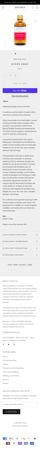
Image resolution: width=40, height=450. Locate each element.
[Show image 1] (15, 53)
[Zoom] (35, 15)
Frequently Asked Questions (13, 368)
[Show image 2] (17, 53)
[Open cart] (37, 7)
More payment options (20, 96)
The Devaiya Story (9, 360)
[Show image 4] (22, 53)
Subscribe (11, 412)
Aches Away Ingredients (15, 241)
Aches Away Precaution (15, 248)
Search (5, 357)
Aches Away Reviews (13, 255)
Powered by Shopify (20, 426)
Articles (5, 364)
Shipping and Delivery (11, 376)
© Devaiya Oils (20, 423)
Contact (5, 383)
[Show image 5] (24, 53)
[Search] (33, 7)
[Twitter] (9, 344)
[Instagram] (14, 344)
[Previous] (11, 53)
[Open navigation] (3, 7)
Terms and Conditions (11, 372)
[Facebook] (3, 344)
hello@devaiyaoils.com (11, 332)
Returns (5, 379)
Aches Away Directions (15, 235)
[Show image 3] (20, 53)
